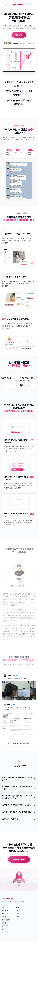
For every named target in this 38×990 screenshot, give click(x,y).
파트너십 (17, 914)
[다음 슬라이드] (33, 180)
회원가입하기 (19, 35)
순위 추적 (4, 929)
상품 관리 (4, 923)
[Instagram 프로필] (15, 586)
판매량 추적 (5, 926)
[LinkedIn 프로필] (12, 586)
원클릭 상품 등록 (6, 920)
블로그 (17, 917)
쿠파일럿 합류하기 (19, 859)
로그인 (31, 5)
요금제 (17, 911)
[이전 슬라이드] (4, 180)
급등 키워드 (5, 911)
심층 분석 (4, 917)
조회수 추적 (5, 932)
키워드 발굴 (5, 914)
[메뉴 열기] (6, 5)
